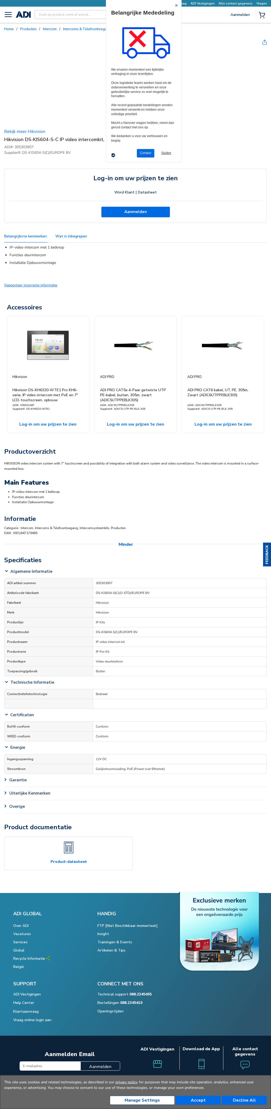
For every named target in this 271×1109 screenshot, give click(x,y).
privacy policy (126, 1082)
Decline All (244, 1100)
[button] (267, 554)
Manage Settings (142, 1100)
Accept (198, 1100)
